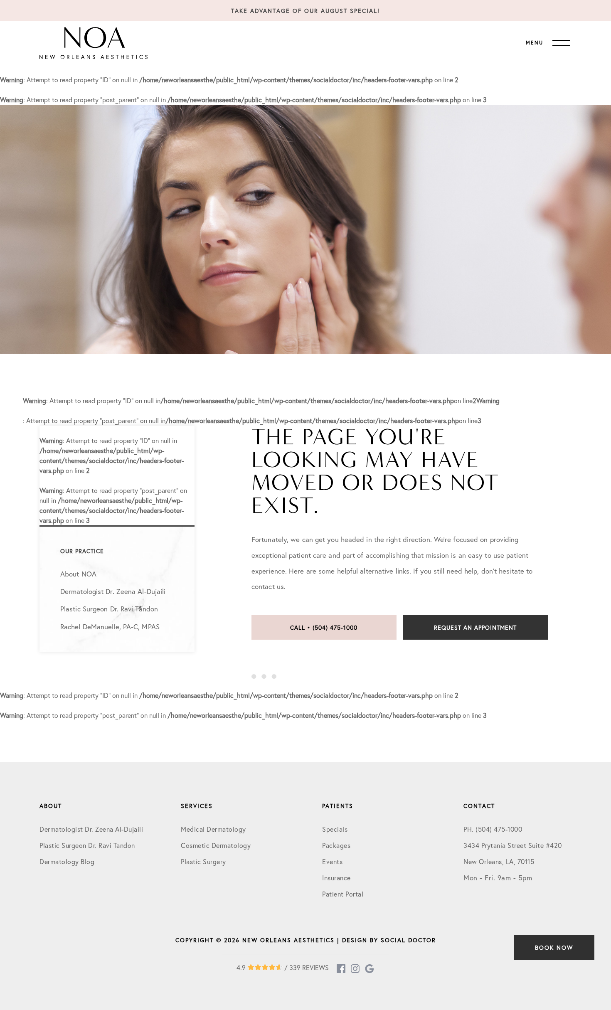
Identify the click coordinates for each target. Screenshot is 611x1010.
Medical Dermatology (213, 829)
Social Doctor (408, 940)
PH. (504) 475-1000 (492, 829)
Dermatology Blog (66, 861)
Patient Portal (342, 893)
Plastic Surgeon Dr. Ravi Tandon (87, 845)
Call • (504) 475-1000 (323, 627)
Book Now (554, 947)
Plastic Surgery (203, 861)
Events (332, 861)
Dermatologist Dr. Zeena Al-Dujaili (91, 829)
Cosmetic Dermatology (216, 845)
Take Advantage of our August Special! (305, 11)
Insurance (336, 877)
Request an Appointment (475, 627)
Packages (336, 845)
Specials (334, 829)
